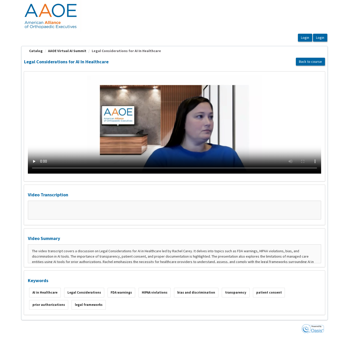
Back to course (310, 61)
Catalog (36, 51)
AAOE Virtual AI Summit (67, 51)
